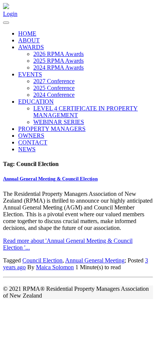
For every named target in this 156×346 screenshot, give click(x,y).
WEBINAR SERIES (58, 122)
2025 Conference (54, 88)
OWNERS (31, 135)
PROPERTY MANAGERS (52, 129)
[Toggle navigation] (6, 23)
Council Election (42, 260)
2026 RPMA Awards (58, 54)
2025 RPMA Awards (58, 60)
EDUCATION (36, 101)
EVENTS (30, 74)
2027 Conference (54, 81)
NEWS (27, 149)
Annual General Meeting (95, 260)
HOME (27, 33)
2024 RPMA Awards (58, 67)
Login (10, 14)
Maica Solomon (55, 267)
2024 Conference (54, 95)
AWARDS (31, 47)
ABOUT (29, 40)
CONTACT (32, 142)
